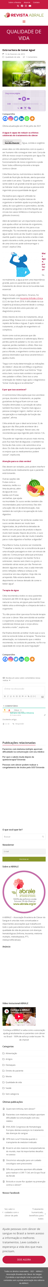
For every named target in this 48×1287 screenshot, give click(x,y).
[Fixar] (13, 696)
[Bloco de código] (25, 696)
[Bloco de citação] (22, 696)
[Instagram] (10, 118)
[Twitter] (16, 118)
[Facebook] (5, 118)
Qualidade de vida (12, 57)
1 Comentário (31, 57)
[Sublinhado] (10, 696)
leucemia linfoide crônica (31, 298)
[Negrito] (4, 696)
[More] (32, 118)
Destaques (11, 1065)
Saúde (8, 1088)
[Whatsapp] (26, 118)
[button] (24, 22)
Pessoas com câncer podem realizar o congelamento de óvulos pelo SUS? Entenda (23, 766)
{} (31, 696)
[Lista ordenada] (16, 696)
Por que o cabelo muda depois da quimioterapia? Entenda (18, 758)
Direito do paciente (14, 1070)
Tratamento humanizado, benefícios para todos (33, 1214)
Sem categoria (12, 1094)
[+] (34, 696)
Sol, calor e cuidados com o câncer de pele (10, 1212)
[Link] (28, 696)
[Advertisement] (24, 803)
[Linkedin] (21, 118)
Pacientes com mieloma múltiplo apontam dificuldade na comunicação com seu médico (23, 750)
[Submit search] (43, 836)
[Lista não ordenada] (19, 696)
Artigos (9, 1059)
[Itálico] (7, 696)
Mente (9, 1076)
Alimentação (11, 1053)
